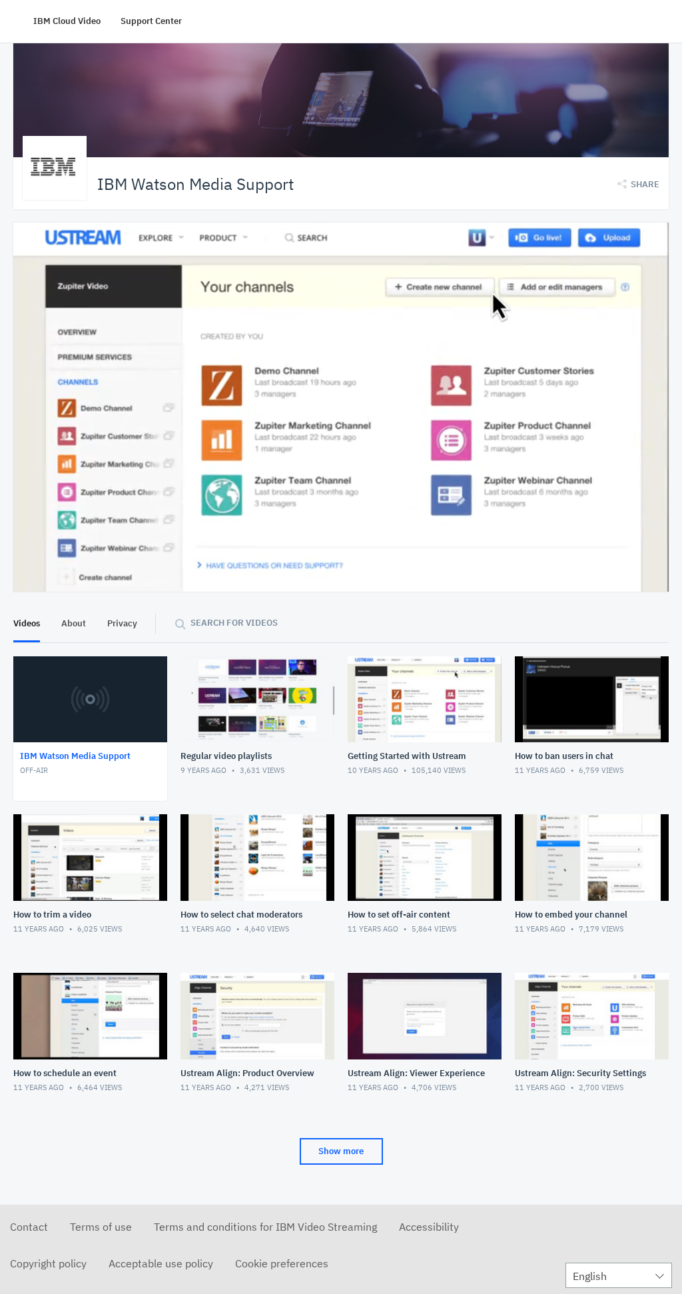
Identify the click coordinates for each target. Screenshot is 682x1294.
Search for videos (234, 622)
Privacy (122, 623)
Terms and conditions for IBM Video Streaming (265, 1226)
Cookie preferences (281, 1263)
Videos (26, 623)
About (73, 623)
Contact (29, 1226)
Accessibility (429, 1226)
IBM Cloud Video (67, 21)
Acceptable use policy (161, 1263)
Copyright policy (48, 1263)
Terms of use (101, 1226)
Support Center (151, 21)
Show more (341, 1151)
